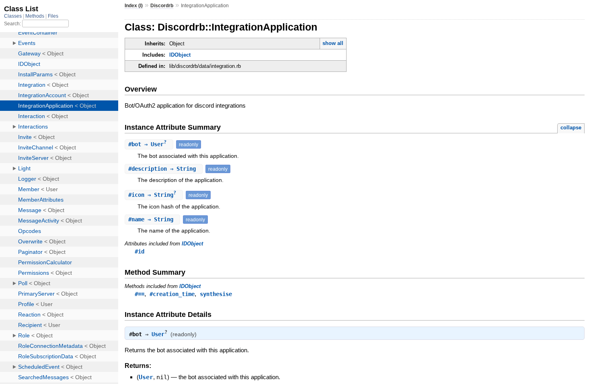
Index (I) (134, 5)
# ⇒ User (147, 144)
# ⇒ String (163, 168)
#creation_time (172, 294)
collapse (570, 128)
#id (139, 251)
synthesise (216, 294)
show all (332, 43)
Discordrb (161, 5)
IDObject (180, 55)
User (158, 334)
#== (139, 294)
